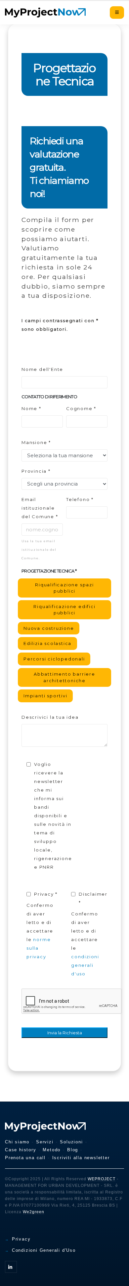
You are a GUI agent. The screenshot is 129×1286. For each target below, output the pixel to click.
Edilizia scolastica (47, 643)
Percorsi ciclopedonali (54, 659)
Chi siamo (17, 1141)
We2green (33, 1212)
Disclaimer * (93, 898)
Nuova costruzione (48, 628)
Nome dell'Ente (42, 369)
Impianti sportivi (45, 695)
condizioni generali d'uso (85, 965)
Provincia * (36, 471)
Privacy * (46, 894)
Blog (72, 1149)
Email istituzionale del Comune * (40, 508)
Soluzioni (71, 1141)
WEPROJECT (101, 1179)
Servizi (45, 1141)
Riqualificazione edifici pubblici (64, 609)
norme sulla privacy (38, 948)
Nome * (31, 408)
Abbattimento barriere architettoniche (64, 677)
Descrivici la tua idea (50, 717)
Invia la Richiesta (64, 1032)
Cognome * (81, 408)
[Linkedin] (11, 1267)
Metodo (52, 1149)
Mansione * (36, 442)
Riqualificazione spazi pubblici (64, 588)
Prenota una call (25, 1157)
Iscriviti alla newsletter (81, 1157)
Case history (20, 1149)
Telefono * (80, 499)
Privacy (21, 1239)
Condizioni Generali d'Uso (44, 1250)
